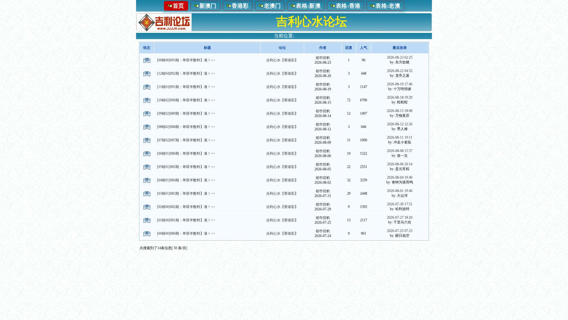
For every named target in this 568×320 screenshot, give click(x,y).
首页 (178, 6)
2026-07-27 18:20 (399, 217)
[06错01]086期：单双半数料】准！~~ (186, 153)
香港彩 (240, 6)
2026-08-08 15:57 (399, 151)
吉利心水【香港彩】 (282, 60)
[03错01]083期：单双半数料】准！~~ (186, 193)
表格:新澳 (308, 6)
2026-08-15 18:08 (399, 111)
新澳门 (208, 6)
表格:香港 (348, 6)
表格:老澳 (387, 6)
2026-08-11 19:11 (399, 137)
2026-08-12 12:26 (399, 124)
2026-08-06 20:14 (399, 164)
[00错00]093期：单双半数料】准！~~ (186, 60)
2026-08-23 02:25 (399, 57)
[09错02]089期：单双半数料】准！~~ (186, 113)
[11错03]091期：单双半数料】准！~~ (186, 87)
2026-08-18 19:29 (399, 97)
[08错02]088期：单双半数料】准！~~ (186, 127)
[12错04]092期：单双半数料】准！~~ (186, 73)
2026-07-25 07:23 (399, 231)
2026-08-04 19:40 (399, 177)
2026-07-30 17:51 (399, 204)
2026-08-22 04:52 (399, 71)
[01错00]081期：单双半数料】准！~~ (186, 220)
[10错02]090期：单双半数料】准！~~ (186, 100)
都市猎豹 (323, 58)
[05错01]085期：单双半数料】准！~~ (186, 167)
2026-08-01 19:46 (399, 191)
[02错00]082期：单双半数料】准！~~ (186, 207)
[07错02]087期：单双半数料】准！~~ (186, 140)
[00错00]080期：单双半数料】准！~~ (186, 233)
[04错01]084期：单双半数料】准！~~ (186, 180)
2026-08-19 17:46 (399, 84)
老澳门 (272, 6)
